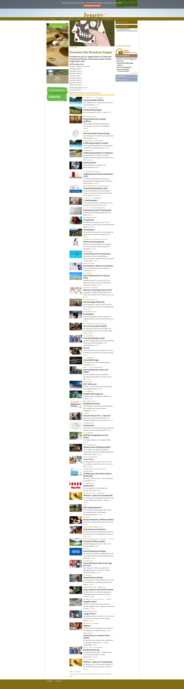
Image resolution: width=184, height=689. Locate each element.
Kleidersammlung (91, 650)
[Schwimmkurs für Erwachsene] (75, 257)
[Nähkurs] (75, 629)
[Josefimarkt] (75, 489)
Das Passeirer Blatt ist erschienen (98, 266)
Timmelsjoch (89, 230)
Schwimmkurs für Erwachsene (96, 254)
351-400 (105, 674)
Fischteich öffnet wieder (94, 541)
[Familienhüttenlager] (75, 114)
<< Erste (71, 674)
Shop (116, 19)
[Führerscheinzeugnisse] (75, 245)
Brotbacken (88, 314)
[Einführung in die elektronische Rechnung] (75, 475)
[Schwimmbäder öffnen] (75, 104)
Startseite (50, 681)
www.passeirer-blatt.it (123, 45)
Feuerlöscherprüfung (92, 578)
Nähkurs (87, 626)
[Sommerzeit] (75, 429)
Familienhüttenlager (92, 110)
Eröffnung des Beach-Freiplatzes (98, 153)
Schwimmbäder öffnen (93, 100)
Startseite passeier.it (53, 16)
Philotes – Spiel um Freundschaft (98, 496)
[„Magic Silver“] (75, 617)
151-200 (88, 674)
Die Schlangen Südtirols (94, 302)
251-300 (97, 674)
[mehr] (97, 105)
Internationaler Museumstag (96, 133)
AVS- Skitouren (90, 384)
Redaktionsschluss (91, 404)
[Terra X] (75, 354)
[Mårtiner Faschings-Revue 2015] (75, 294)
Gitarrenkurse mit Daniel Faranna (98, 590)
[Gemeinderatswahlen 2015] (75, 192)
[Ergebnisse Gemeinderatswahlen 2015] (75, 178)
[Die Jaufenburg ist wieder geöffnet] (75, 123)
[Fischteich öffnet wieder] (75, 545)
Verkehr (61, 19)
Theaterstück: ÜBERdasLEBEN (96, 447)
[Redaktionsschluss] (75, 407)
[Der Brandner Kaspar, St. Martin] (92, 46)
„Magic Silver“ (90, 614)
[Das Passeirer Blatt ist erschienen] (75, 269)
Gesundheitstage (91, 360)
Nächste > (110, 674)
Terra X (86, 348)
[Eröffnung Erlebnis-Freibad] (75, 147)
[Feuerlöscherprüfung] (75, 581)
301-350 (101, 674)
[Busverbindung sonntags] (75, 555)
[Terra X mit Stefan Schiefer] (75, 330)
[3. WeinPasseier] (75, 204)
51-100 (80, 674)
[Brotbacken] (75, 318)
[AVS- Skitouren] (75, 388)
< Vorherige (75, 674)
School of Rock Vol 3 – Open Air (97, 416)
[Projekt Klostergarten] (75, 397)
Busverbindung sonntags (94, 551)
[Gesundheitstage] (75, 364)
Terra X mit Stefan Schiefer (95, 326)
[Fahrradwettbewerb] (75, 511)
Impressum (58, 681)
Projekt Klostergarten (93, 394)
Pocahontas (88, 220)
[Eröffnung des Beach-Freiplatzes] (75, 156)
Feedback (64, 16)
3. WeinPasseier (90, 200)
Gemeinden (52, 19)
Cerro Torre (88, 459)
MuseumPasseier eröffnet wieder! (98, 520)
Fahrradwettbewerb (92, 508)
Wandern (94, 19)
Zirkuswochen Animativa (94, 529)
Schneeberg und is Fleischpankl (97, 210)
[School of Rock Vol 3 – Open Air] (75, 419)
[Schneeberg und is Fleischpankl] (75, 214)
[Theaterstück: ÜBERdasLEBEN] (75, 451)
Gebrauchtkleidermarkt (94, 338)
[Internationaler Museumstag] (75, 137)
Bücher (78, 19)
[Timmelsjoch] (75, 236)
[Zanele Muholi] (75, 169)
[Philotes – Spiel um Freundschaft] (75, 499)
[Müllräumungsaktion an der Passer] (75, 439)
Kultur (70, 19)
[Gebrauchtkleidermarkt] (75, 342)
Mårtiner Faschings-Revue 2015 (97, 290)
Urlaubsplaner (106, 19)
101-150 (84, 674)
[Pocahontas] (75, 224)
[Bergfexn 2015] (75, 605)
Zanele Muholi (89, 163)
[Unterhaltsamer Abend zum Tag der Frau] (75, 567)
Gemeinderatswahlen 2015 (95, 188)
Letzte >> (72, 676)
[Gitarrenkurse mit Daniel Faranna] (75, 593)
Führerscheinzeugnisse (93, 242)
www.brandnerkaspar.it (93, 93)
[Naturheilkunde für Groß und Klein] (75, 279)
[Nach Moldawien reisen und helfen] (75, 373)
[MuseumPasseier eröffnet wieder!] (75, 523)
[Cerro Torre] (75, 463)
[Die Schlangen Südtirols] (75, 306)
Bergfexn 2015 (90, 602)
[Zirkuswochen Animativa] (75, 533)
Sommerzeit (88, 425)
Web (85, 19)
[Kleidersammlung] (75, 653)
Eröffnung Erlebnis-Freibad (95, 143)
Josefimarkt (88, 486)
